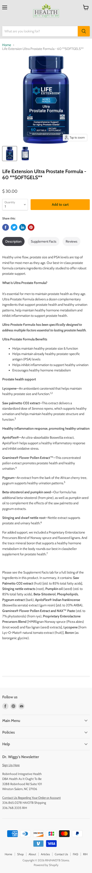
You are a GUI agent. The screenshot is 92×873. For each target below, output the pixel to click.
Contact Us (61, 854)
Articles (45, 854)
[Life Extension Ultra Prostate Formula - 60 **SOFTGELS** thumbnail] (9, 153)
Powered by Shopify (46, 865)
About (32, 854)
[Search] (84, 31)
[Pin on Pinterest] (31, 227)
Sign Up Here (11, 765)
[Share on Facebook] (5, 227)
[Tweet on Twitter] (14, 227)
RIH (85, 854)
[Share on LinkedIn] (22, 227)
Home (6, 45)
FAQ (75, 854)
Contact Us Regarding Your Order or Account (31, 798)
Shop (20, 854)
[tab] (13, 241)
